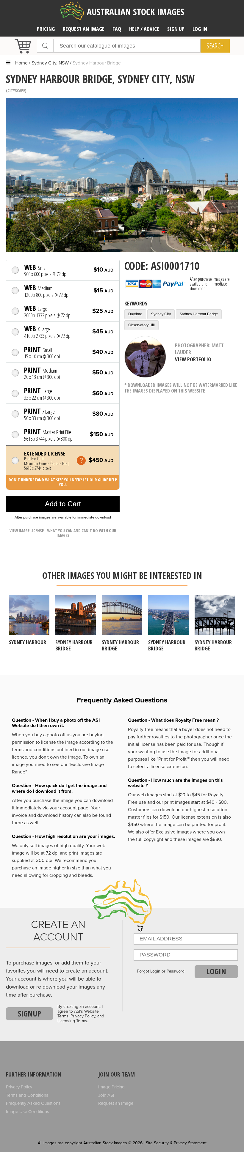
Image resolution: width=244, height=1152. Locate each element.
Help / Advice (144, 28)
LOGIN (216, 971)
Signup (29, 1013)
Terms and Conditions (27, 1095)
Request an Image (115, 1103)
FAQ (116, 28)
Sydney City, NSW (50, 63)
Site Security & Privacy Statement (176, 1142)
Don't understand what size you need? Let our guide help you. (63, 482)
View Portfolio (193, 359)
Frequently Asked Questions (33, 1103)
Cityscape (16, 90)
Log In (200, 28)
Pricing (46, 28)
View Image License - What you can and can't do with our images (63, 533)
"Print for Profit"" (173, 759)
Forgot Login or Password (160, 971)
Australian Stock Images (135, 12)
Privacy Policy (19, 1087)
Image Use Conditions (27, 1111)
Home (21, 63)
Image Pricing (111, 1087)
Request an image (83, 28)
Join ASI (106, 1095)
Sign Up (175, 28)
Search (215, 46)
